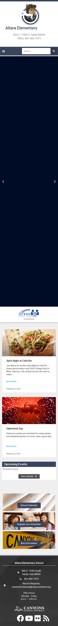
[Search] (54, 51)
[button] (3, 51)
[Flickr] (37, 618)
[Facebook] (20, 618)
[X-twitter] (11, 618)
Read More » (11, 382)
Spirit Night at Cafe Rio (19, 360)
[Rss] (46, 618)
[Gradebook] (29, 313)
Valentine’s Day (14, 428)
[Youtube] (29, 618)
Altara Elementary (21, 28)
